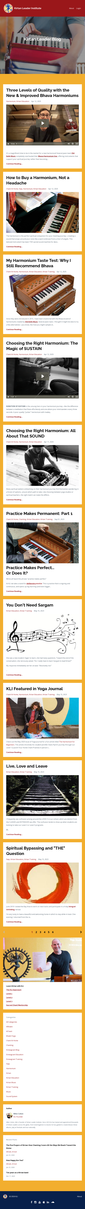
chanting (22, 519)
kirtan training (49, 271)
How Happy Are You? (14, 1160)
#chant (9, 1031)
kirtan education (22, 101)
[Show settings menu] (73, 144)
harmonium (11, 101)
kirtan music (11, 1082)
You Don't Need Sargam (29, 605)
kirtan (8, 1073)
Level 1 (9, 994)
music (8, 1092)
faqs (20, 189)
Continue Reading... (14, 164)
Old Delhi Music (31, 322)
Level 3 (9, 1001)
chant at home (12, 189)
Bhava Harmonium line (47, 156)
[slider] (40, 144)
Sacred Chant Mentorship (17, 1005)
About (71, 8)
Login (78, 8)
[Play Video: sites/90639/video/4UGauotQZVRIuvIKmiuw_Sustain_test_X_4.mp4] (42, 376)
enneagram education (14, 1054)
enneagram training (14, 1059)
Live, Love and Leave (26, 766)
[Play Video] (8, 144)
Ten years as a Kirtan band (17, 1172)
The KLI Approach (13, 990)
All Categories (11, 1022)
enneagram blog (12, 1050)
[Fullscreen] (77, 144)
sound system (11, 1096)
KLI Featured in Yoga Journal (34, 688)
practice (34, 583)
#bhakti (9, 1026)
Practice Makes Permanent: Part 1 (39, 513)
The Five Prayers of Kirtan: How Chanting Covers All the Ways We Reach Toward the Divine (41, 1146)
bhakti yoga (11, 1036)
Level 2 (9, 998)
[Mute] (68, 144)
